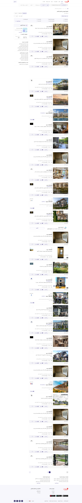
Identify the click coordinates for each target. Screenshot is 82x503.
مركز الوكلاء (38, 491)
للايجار (59, 1)
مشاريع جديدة (55, 1)
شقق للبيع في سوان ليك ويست (24, 58)
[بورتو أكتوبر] (48, 387)
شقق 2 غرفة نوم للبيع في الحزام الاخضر (23, 50)
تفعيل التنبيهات (64, 16)
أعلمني (37, 228)
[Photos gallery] (60, 29)
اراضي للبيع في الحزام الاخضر (24, 45)
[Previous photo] (54, 29)
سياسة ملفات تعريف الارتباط (53, 501)
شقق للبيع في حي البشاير (24, 60)
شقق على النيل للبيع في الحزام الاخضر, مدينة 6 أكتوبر (43, 481)
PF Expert (38, 493)
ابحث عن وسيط (48, 1)
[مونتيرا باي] (48, 115)
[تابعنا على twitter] (17, 501)
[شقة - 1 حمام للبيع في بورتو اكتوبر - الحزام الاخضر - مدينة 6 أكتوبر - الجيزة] (48, 254)
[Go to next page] (30, 472)
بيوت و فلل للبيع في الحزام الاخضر (23, 43)
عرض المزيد (18, 21)
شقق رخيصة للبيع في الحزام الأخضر (63, 481)
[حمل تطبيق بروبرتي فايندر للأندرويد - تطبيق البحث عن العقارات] (59, 496)
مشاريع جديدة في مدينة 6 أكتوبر (24, 64)
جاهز (16, 13)
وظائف (53, 493)
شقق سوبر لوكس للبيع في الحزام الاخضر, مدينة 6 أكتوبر (42, 478)
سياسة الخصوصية (60, 501)
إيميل (41, 36)
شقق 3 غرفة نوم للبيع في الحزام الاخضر (23, 47)
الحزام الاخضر (64, 5)
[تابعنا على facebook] (19, 501)
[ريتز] (48, 203)
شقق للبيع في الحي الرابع (24, 56)
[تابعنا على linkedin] (15, 501)
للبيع (62, 1)
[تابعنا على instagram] (22, 501)
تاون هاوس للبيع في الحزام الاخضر (23, 46)
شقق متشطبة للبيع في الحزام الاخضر (45, 480)
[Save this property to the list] (32, 36)
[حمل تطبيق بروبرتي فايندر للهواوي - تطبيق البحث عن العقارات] (52, 496)
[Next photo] (67, 29)
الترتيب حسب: (20, 16)
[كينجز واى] (48, 298)
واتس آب (36, 36)
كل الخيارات (24, 13)
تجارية (52, 1)
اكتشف (44, 1)
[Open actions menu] (30, 36)
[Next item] (15, 34)
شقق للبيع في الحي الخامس (24, 57)
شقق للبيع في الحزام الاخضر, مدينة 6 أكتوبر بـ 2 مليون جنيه (60, 478)
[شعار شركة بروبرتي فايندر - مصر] (66, 1)
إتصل (45, 36)
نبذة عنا (53, 491)
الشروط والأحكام (66, 501)
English (33, 501)
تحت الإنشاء (20, 13)
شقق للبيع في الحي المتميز (24, 54)
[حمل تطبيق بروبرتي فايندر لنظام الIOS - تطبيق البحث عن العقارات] (65, 496)
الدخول (15, 1)
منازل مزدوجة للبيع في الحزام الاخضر (23, 49)
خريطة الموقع (46, 501)
